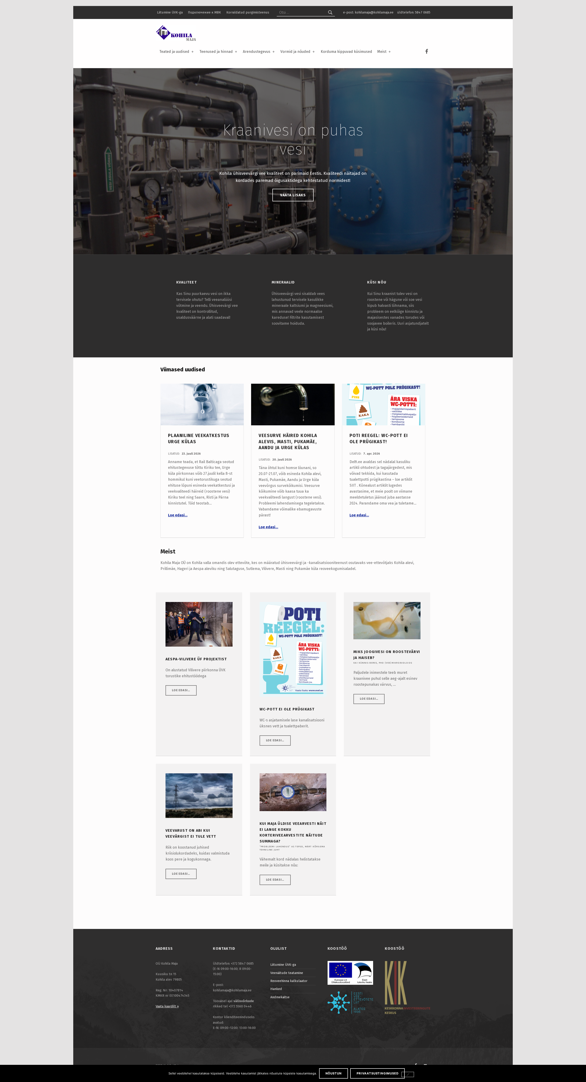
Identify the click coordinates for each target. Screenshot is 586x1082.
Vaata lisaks (293, 195)
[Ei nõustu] (407, 1074)
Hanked (276, 989)
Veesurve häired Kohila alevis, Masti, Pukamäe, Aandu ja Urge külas (288, 441)
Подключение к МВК (204, 12)
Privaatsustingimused (377, 1073)
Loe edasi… (177, 515)
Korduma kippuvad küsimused (346, 51)
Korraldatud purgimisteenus (247, 12)
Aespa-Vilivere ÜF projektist (196, 659)
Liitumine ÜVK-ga (170, 12)
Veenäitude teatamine (286, 973)
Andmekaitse (280, 997)
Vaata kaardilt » (167, 1006)
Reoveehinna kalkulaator (288, 981)
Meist (381, 51)
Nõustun (334, 1073)
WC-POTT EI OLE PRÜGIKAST (287, 709)
